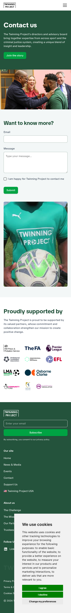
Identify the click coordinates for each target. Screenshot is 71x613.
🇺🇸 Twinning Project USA (19, 491)
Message (9, 148)
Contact (8, 478)
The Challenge (12, 510)
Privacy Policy (11, 581)
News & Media (12, 464)
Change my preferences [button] (42, 601)
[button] (64, 5)
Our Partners (11, 523)
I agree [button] (42, 587)
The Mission (11, 516)
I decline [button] (42, 594)
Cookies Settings (13, 593)
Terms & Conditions (14, 587)
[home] (10, 5)
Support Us (11, 484)
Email (7, 132)
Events (8, 471)
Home (7, 458)
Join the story (14, 55)
